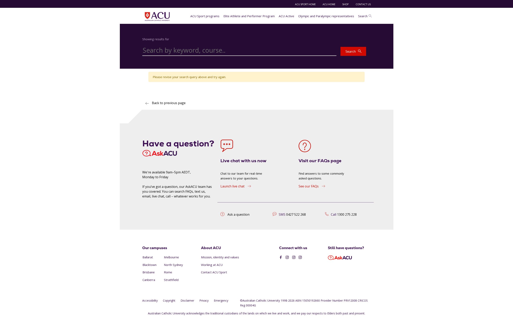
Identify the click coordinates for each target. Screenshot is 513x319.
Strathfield (171, 280)
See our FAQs (309, 186)
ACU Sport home (305, 4)
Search (363, 16)
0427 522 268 (296, 214)
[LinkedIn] (293, 257)
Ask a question (238, 214)
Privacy (204, 300)
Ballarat (147, 257)
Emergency (221, 300)
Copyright (169, 300)
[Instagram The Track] (300, 257)
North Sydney (173, 265)
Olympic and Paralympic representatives (326, 16)
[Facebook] (280, 257)
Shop (345, 4)
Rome (168, 272)
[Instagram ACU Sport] (287, 257)
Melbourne (171, 257)
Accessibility (150, 300)
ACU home (329, 4)
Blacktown (149, 265)
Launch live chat (232, 186)
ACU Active (286, 16)
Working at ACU (212, 265)
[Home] (157, 16)
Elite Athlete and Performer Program (249, 16)
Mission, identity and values (220, 257)
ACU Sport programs (204, 16)
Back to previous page (169, 103)
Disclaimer (187, 300)
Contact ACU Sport (214, 272)
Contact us (363, 4)
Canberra (148, 280)
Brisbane (148, 272)
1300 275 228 (347, 214)
